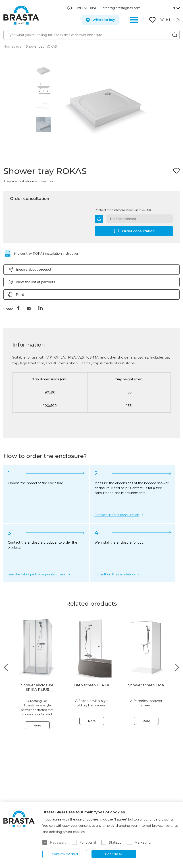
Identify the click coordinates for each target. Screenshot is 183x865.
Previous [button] (5, 667)
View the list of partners (35, 282)
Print (20, 294)
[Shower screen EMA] (146, 647)
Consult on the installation (114, 574)
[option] (43, 71)
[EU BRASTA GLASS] (21, 15)
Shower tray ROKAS (41, 46)
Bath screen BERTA (91, 685)
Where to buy (103, 20)
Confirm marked (65, 854)
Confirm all (114, 854)
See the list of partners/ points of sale (37, 574)
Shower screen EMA (146, 685)
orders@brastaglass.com (121, 8)
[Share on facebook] (18, 308)
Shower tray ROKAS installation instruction (46, 254)
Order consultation (138, 231)
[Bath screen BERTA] (91, 647)
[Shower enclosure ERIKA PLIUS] (37, 647)
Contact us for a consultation (116, 515)
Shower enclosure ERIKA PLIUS (37, 687)
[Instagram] (29, 308)
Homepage (12, 46)
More (37, 725)
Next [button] (177, 667)
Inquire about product (33, 270)
